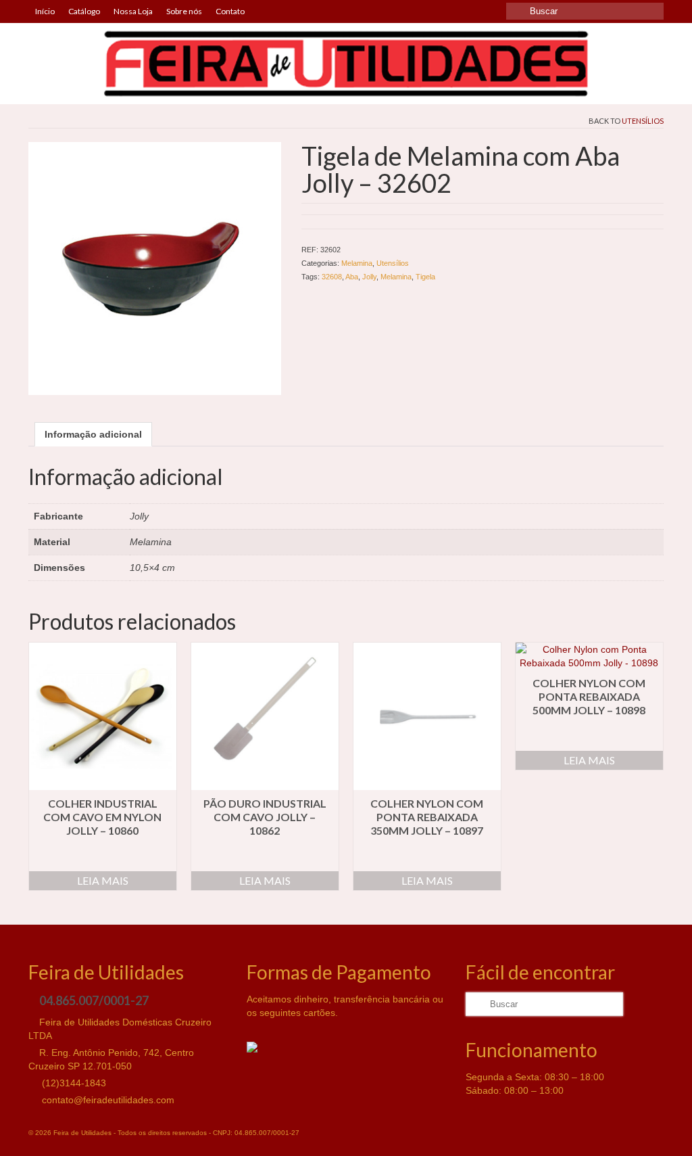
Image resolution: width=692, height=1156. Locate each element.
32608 (332, 277)
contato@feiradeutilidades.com (106, 1099)
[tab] (93, 434)
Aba (351, 277)
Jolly (369, 277)
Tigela (425, 277)
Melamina (356, 263)
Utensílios (643, 120)
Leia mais (102, 880)
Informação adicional (93, 434)
